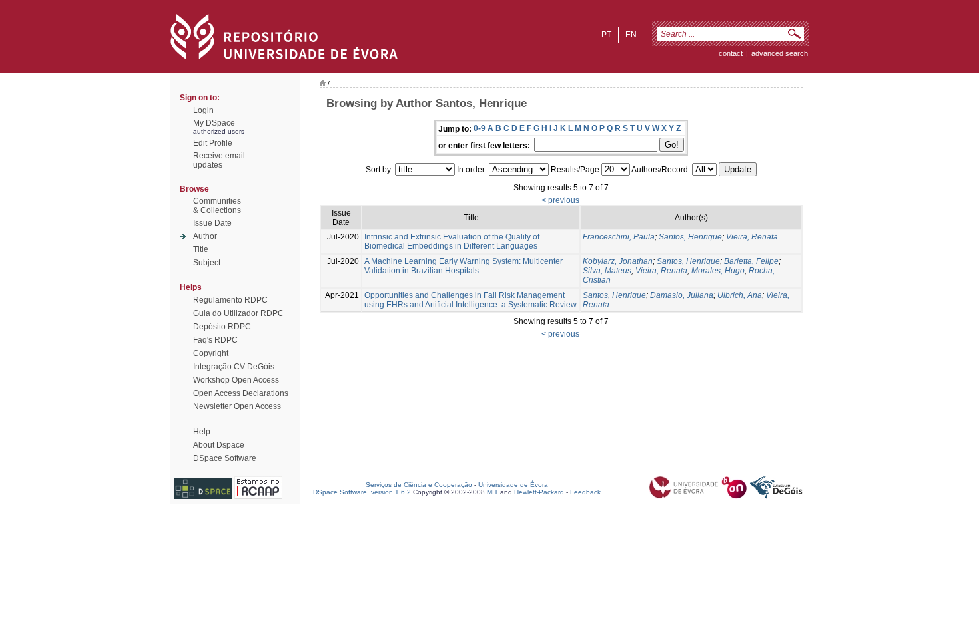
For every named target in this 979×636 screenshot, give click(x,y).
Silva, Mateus (607, 270)
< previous (560, 200)
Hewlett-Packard (539, 492)
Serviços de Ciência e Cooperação (419, 484)
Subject (206, 262)
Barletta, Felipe (751, 261)
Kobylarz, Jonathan (618, 261)
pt (606, 34)
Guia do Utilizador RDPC (238, 313)
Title (200, 249)
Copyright (210, 353)
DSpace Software (224, 458)
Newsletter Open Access (237, 406)
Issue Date (212, 223)
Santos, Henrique (690, 236)
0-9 (480, 128)
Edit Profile (212, 143)
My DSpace (214, 123)
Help (201, 431)
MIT (492, 492)
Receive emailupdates (219, 160)
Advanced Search (779, 53)
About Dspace (218, 445)
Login (203, 110)
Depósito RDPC (222, 326)
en (631, 34)
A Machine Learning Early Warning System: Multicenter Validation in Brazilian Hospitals (463, 266)
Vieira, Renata (752, 236)
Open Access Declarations (240, 393)
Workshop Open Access (236, 380)
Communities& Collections (217, 205)
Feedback (585, 492)
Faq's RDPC (215, 340)
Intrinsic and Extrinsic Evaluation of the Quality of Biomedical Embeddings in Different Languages (451, 241)
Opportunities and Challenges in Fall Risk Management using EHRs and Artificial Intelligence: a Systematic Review (470, 300)
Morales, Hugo (718, 270)
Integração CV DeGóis (233, 366)
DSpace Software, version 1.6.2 (362, 492)
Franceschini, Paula (619, 236)
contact (731, 53)
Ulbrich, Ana (739, 295)
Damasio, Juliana (681, 295)
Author (205, 236)
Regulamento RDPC (230, 300)
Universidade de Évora (513, 484)
